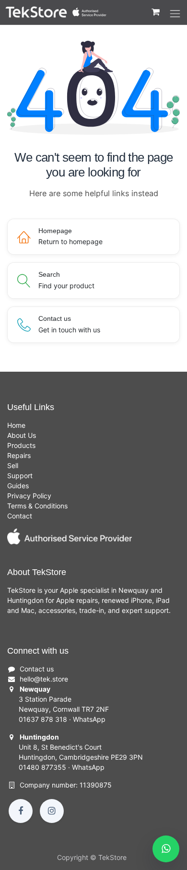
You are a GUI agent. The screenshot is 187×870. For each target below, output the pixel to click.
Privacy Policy (29, 496)
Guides (18, 486)
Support (20, 475)
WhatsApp (89, 719)
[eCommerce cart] (155, 16)
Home (16, 425)
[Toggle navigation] (175, 13)
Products (21, 445)
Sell (12, 465)
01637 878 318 (43, 719)
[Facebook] (21, 811)
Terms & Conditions (37, 506)
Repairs (19, 455)
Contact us (37, 669)
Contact (19, 516)
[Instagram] (52, 811)
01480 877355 (42, 767)
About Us (21, 435)
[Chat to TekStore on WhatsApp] (165, 848)
